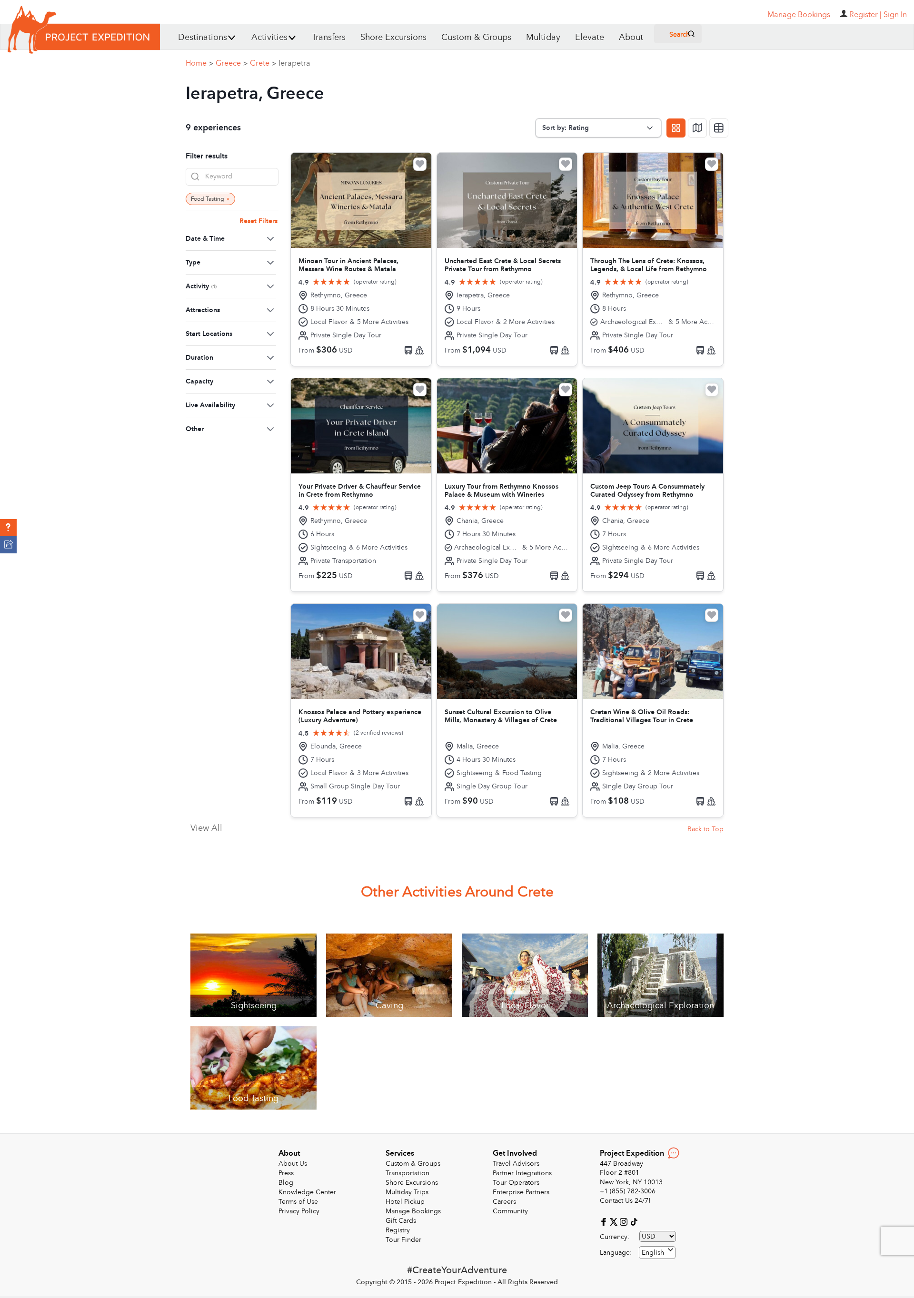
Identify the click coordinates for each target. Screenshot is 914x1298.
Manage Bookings (413, 1211)
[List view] (718, 128)
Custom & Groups (476, 37)
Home (199, 63)
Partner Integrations (522, 1173)
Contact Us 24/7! (625, 1200)
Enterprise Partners (521, 1192)
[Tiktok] (633, 1221)
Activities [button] (269, 37)
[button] (8, 527)
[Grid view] (676, 128)
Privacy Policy (298, 1211)
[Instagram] (625, 1221)
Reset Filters (258, 221)
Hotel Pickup (405, 1201)
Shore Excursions (393, 37)
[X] (615, 1221)
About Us (292, 1163)
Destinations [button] (202, 37)
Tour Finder (403, 1239)
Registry (398, 1230)
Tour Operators (516, 1182)
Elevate (589, 37)
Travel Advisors (516, 1163)
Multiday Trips (407, 1192)
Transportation (407, 1173)
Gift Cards (401, 1220)
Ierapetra (294, 63)
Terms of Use (298, 1201)
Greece (232, 63)
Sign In (895, 15)
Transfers (329, 37)
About (631, 37)
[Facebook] (605, 1221)
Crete (263, 63)
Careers (504, 1201)
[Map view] (697, 128)
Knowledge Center (307, 1192)
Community (510, 1211)
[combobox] (657, 1252)
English (653, 1252)
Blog (285, 1182)
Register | (865, 15)
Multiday (543, 37)
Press (286, 1173)
